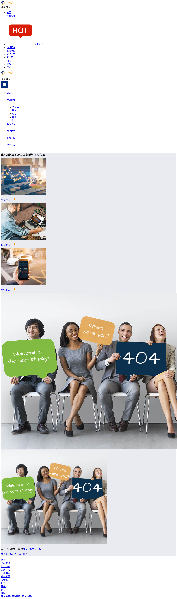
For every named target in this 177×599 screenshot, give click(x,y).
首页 (9, 12)
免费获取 (27, 549)
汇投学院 (11, 51)
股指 (9, 64)
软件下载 (11, 54)
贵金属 (10, 57)
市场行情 (11, 47)
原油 (9, 61)
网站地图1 (6, 596)
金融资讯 (11, 16)
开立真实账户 (7, 554)
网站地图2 (17, 596)
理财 (9, 67)
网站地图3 (27, 596)
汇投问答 (39, 44)
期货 (14, 117)
